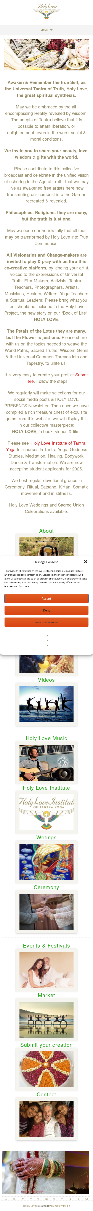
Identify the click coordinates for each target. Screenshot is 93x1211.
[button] (86, 562)
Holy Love (30, 1205)
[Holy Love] (46, 11)
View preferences (47, 622)
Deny (46, 610)
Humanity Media (60, 1205)
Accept (46, 598)
